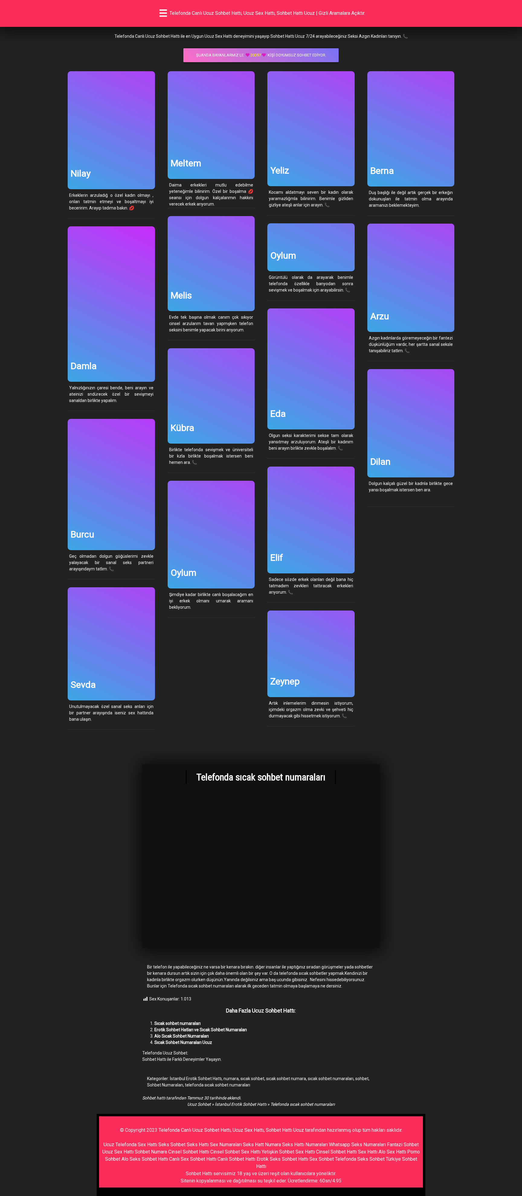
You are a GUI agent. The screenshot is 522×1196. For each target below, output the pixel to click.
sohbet (362, 1078)
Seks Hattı (198, 1144)
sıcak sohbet (252, 1078)
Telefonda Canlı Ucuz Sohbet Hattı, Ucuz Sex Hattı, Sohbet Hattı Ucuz (231, 1130)
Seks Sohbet (171, 1144)
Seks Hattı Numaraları (305, 1144)
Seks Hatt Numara (262, 1144)
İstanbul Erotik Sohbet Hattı (196, 1078)
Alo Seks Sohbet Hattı (144, 1159)
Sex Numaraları (226, 1144)
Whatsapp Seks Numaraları (357, 1144)
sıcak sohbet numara (286, 1078)
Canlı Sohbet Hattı (236, 1159)
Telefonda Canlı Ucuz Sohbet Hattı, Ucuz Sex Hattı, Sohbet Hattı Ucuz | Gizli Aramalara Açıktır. (267, 13)
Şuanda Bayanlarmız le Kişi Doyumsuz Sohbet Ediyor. (261, 55)
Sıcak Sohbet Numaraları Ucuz (183, 1042)
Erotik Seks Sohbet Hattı (282, 1159)
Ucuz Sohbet (199, 1104)
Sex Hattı (367, 1152)
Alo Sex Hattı (392, 1152)
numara (231, 1078)
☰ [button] (163, 13)
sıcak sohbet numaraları (330, 1078)
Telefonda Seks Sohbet (360, 1159)
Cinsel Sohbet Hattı (188, 1152)
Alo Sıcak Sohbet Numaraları (181, 1036)
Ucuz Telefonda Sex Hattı (130, 1144)
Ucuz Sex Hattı (118, 1152)
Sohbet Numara (151, 1152)
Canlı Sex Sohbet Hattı (192, 1159)
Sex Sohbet (321, 1159)
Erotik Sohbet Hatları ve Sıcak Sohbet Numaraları (200, 1029)
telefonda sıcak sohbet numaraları (217, 1085)
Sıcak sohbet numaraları (177, 1023)
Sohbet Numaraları (165, 1085)
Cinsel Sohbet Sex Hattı (235, 1152)
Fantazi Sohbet (403, 1144)
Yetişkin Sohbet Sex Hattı (288, 1152)
